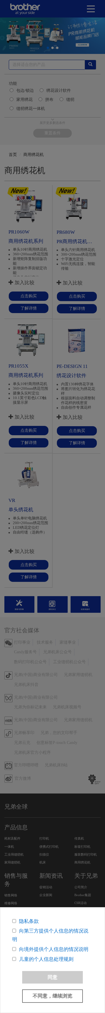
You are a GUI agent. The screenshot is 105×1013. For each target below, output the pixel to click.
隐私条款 (29, 921)
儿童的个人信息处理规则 (46, 959)
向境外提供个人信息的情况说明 (53, 949)
